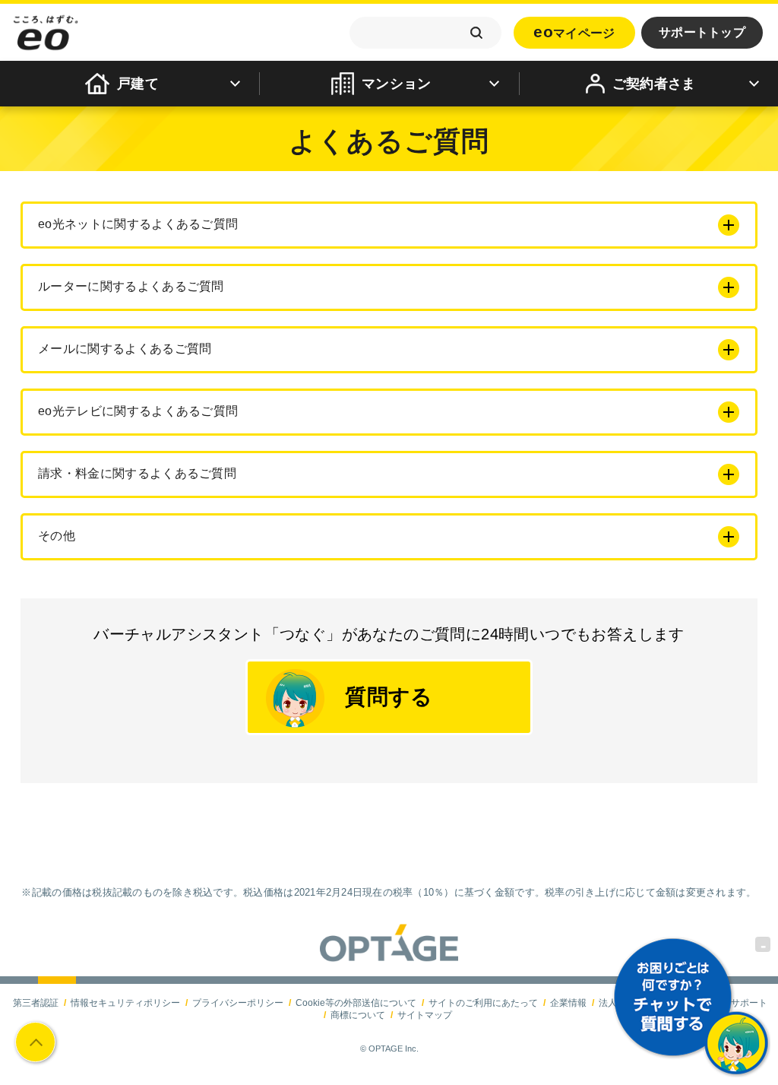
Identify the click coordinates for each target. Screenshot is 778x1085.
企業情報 (568, 1003)
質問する (388, 697)
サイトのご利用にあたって (483, 1003)
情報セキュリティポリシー (125, 1003)
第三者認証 (36, 1003)
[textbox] (425, 33)
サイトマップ (424, 1015)
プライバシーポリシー (237, 1003)
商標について (357, 1015)
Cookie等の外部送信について (356, 1003)
